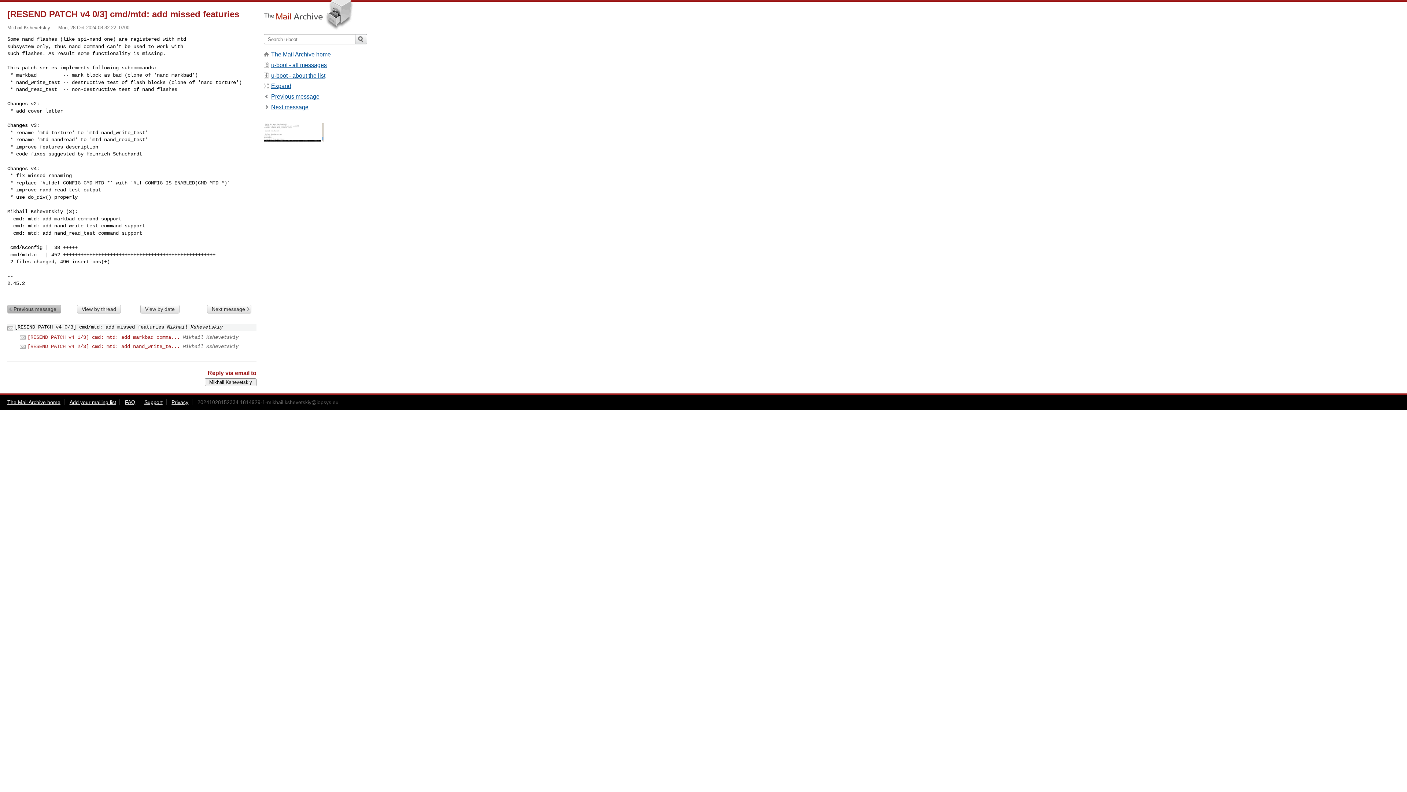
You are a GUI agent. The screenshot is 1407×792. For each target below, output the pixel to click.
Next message (228, 309)
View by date (160, 309)
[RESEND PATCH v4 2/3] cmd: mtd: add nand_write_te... (103, 346)
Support (153, 402)
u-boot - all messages (299, 65)
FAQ (130, 402)
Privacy (179, 402)
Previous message (35, 309)
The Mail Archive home (301, 54)
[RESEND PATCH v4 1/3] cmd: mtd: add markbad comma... (103, 337)
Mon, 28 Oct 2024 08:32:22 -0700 (93, 27)
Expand (281, 86)
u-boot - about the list (298, 76)
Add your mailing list (93, 402)
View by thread (99, 309)
